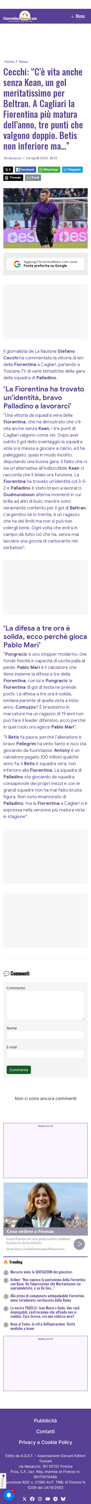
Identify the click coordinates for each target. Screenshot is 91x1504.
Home (9, 61)
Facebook (27, 169)
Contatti (45, 1431)
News (23, 61)
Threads (15, 177)
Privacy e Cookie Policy (45, 1442)
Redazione (13, 158)
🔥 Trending (13, 1262)
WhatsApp (51, 169)
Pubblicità (45, 1420)
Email (35, 177)
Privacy (2, 1482)
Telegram (74, 169)
